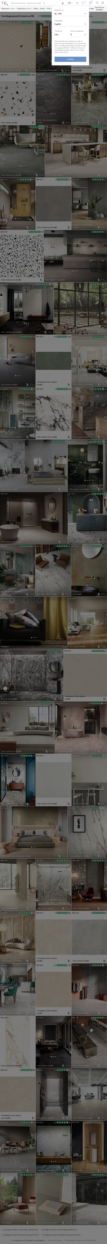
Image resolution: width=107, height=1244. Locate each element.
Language (59, 20)
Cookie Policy (63, 52)
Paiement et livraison (18, 3)
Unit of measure (77, 31)
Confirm (70, 59)
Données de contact (34, 3)
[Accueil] (4, 4)
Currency (58, 31)
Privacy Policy (79, 50)
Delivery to (59, 10)
